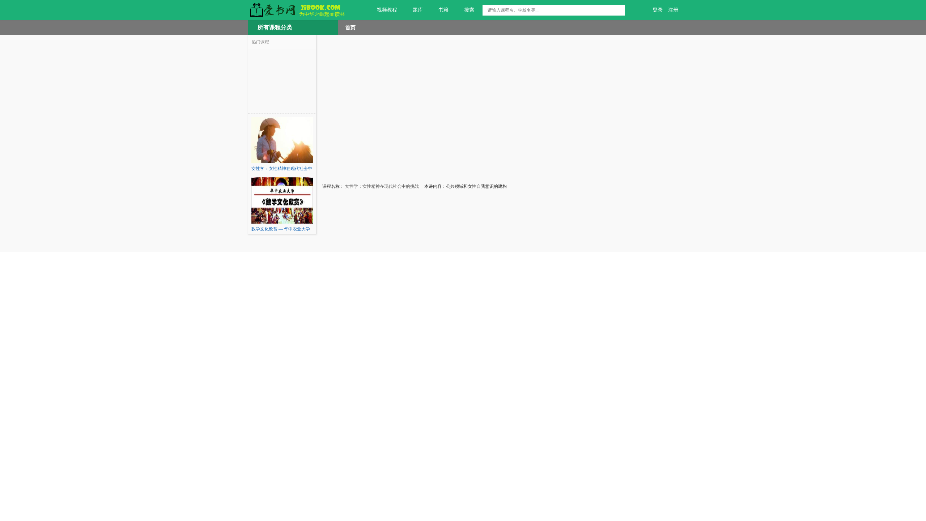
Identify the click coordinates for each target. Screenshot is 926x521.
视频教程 (387, 10)
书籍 (443, 10)
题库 (418, 10)
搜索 (469, 10)
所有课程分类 (275, 27)
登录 (658, 10)
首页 (350, 27)
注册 (673, 10)
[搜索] (619, 10)
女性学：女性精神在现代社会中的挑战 (381, 186)
